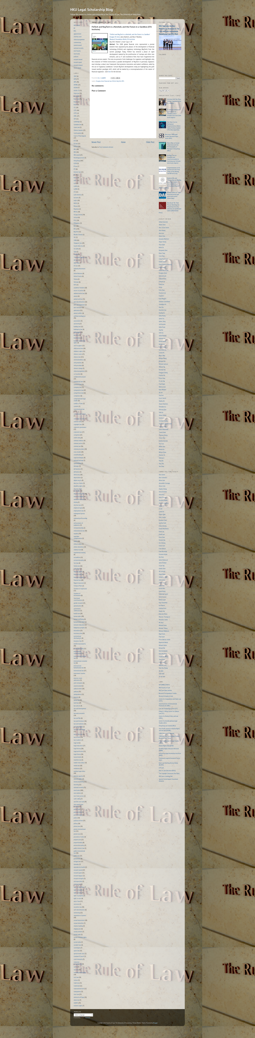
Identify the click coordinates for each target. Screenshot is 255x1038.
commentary (77, 42)
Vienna (76, 279)
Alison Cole (162, 486)
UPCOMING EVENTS (164, 685)
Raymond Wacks (163, 642)
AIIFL (75, 82)
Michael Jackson (163, 364)
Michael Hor (162, 361)
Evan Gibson (162, 549)
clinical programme (79, 39)
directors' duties (78, 483)
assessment (77, 321)
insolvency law (78, 633)
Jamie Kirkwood (163, 560)
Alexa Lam (162, 480)
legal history (77, 748)
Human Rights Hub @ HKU (166, 746)
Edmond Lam (162, 276)
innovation (77, 630)
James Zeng (162, 321)
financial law (108, 81)
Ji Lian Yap (161, 566)
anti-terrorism (78, 307)
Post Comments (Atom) (106, 147)
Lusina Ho (161, 353)
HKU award (77, 25)
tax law (76, 970)
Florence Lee (162, 293)
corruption (77, 435)
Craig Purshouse (163, 259)
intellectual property (80, 644)
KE (74, 28)
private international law (80, 830)
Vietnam (76, 282)
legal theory (77, 754)
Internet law (77, 172)
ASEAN (75, 88)
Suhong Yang (162, 427)
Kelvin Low (162, 344)
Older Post (150, 142)
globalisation (77, 606)
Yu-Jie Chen (162, 677)
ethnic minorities (78, 547)
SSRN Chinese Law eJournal (166, 733)
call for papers (78, 346)
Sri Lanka (76, 249)
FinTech (114, 81)
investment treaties (79, 673)
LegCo (75, 200)
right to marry (78, 893)
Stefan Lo (161, 418)
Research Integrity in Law (166, 696)
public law (76, 856)
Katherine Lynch (163, 594)
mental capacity (78, 776)
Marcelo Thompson (164, 617)
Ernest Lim (162, 546)
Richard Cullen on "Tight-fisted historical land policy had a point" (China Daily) (174, 195)
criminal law (77, 446)
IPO (75, 169)
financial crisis (78, 574)
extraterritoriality (79, 560)
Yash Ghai (161, 674)
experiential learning (79, 553)
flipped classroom (79, 583)
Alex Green (162, 475)
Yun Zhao (161, 466)
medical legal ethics (79, 771)
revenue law (77, 884)
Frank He (161, 296)
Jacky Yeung (162, 316)
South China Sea (78, 246)
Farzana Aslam (163, 554)
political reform (78, 821)
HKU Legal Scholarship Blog (91, 9)
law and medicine (79, 724)
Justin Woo (162, 588)
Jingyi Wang (162, 574)
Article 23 (76, 90)
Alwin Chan (162, 236)
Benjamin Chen (163, 250)
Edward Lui (162, 282)
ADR (75, 79)
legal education (78, 746)
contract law (77, 421)
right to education (79, 887)
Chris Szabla (162, 517)
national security (78, 48)
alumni (76, 296)
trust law (76, 994)
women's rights (78, 1006)
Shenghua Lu (162, 407)
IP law (75, 166)
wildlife (76, 1003)
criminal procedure (79, 449)
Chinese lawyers (78, 130)
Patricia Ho (162, 375)
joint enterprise (78, 683)
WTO (75, 285)
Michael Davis (163, 625)
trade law (76, 983)
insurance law (77, 641)
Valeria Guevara (163, 441)
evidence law (77, 550)
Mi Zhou (161, 622)
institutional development (77, 637)
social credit (77, 934)
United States (78, 276)
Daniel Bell (162, 262)
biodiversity (77, 338)
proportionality (78, 842)
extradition (77, 557)
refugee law (77, 861)
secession (76, 904)
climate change (78, 368)
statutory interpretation (78, 963)
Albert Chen (162, 225)
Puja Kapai (162, 384)
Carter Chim (162, 514)
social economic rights (80, 937)
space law (76, 951)
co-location (77, 374)
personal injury (78, 815)
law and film (77, 718)
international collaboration (78, 652)
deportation (77, 477)
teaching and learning (80, 972)
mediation (77, 768)
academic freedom (79, 288)
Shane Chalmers (163, 404)
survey (75, 967)
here (109, 71)
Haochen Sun (162, 310)
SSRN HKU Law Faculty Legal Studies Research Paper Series (169, 737)
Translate (87, 1018)
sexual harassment (79, 920)
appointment (77, 34)
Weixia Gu (161, 449)
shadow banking (78, 926)
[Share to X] (115, 78)
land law (76, 703)
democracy (77, 475)
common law (77, 384)
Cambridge (77, 122)
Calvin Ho (161, 512)
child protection (78, 348)
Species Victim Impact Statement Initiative (168, 780)
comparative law (78, 390)
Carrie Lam (77, 127)
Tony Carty (162, 662)
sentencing (77, 913)
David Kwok (162, 267)
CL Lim (160, 509)
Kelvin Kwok (162, 341)
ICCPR (75, 163)
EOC (75, 141)
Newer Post (96, 142)
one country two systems (78, 805)
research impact (78, 65)
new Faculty (77, 51)
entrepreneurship (78, 528)
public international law (79, 852)
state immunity (78, 959)
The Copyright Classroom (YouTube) (169, 773)
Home (123, 142)
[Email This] (112, 78)
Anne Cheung (162, 497)
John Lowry (162, 580)
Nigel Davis (162, 634)
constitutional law (79, 409)
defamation (77, 469)
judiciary (76, 691)
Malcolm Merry (163, 614)
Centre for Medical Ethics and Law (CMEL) (168, 717)
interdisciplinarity (79, 649)
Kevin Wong (162, 347)
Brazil (75, 105)
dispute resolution (79, 494)
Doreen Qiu (162, 540)
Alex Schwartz (163, 477)
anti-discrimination (79, 302)
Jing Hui (161, 330)
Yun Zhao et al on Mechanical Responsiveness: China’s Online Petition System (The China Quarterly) (173, 126)
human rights (77, 616)
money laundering (79, 782)
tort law (76, 977)
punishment (77, 859)
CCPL (75, 110)
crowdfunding (78, 455)
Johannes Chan (163, 577)
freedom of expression (80, 589)
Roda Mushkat (163, 654)
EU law (76, 144)
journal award (78, 45)
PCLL (75, 220)
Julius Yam (162, 586)
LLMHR (75, 189)
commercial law (78, 382)
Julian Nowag (162, 336)
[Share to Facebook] (117, 78)
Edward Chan (162, 279)
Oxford (76, 217)
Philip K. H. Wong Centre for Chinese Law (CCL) (169, 712)
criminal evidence (78, 441)
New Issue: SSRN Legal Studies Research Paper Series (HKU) (171, 136)
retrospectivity (78, 881)
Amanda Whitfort (164, 239)
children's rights (78, 351)
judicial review (78, 689)
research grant (78, 62)
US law (76, 266)
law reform (77, 737)
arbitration (77, 310)
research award (78, 59)
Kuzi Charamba (163, 603)
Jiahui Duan (162, 327)
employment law (78, 511)
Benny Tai (161, 506)
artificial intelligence (79, 316)
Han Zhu (161, 307)
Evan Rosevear (163, 551)
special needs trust (79, 953)
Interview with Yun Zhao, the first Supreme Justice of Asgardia (174, 101)
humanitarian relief (79, 622)
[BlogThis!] (114, 78)
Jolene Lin (161, 583)
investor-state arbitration (78, 679)
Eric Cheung (162, 543)
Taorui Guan (162, 432)
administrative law (79, 293)
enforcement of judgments (78, 524)
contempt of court (79, 419)
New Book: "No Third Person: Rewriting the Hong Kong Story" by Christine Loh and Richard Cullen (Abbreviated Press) (170, 207)
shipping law (77, 929)
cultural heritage (78, 460)
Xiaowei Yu (162, 455)
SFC (75, 237)
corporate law (78, 432)
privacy (76, 823)
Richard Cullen (163, 645)
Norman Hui (162, 370)
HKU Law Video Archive (165, 690)
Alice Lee (161, 233)
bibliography (77, 332)
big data (76, 335)
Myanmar (76, 209)
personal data (78, 812)
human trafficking (79, 619)
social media (77, 942)
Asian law (76, 93)
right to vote (77, 898)
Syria (75, 252)
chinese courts (78, 354)
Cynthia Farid (162, 523)
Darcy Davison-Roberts (165, 265)
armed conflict (78, 313)
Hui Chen (161, 557)
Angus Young (162, 242)
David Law (162, 534)
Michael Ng (162, 367)
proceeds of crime (79, 837)
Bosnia (76, 102)
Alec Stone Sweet (164, 228)
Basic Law (76, 99)
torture (76, 980)
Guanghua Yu (162, 304)
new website (77, 793)
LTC (75, 192)
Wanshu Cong (162, 665)
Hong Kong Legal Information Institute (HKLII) (170, 754)
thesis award (77, 68)
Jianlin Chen (162, 568)
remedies (76, 864)
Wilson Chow (162, 452)
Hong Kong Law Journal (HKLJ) (167, 726)
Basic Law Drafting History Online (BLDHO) (168, 764)
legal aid (76, 743)
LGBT (75, 180)
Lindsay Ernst (162, 608)
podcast (76, 57)
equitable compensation (78, 537)
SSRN (75, 240)
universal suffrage (79, 997)
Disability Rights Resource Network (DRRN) (169, 749)
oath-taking (77, 799)
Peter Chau (162, 378)
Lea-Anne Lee (162, 350)
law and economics (79, 713)
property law (77, 840)
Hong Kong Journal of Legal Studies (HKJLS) (169, 742)
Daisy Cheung (162, 526)
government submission (77, 610)
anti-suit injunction (79, 305)
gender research (78, 603)
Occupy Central (78, 215)
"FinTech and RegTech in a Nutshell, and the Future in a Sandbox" (130, 34)
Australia (76, 96)
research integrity (79, 878)
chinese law (77, 357)
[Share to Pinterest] (119, 78)
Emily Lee (161, 284)
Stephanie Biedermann (165, 424)
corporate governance (80, 427)
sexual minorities (79, 923)
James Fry (161, 319)
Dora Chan (162, 537)
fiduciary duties (78, 572)
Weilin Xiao (162, 446)
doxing (76, 502)
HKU (75, 152)
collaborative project (80, 377)
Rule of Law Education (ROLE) (167, 770)
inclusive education (79, 625)
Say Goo (161, 395)
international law (79, 671)
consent (76, 406)
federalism (77, 569)
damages (76, 466)
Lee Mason (162, 605)
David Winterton (163, 270)
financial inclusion (79, 577)
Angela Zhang (163, 489)
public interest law (79, 848)
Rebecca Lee (162, 387)
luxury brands (77, 757)
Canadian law (77, 124)
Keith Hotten (162, 597)
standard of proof (79, 956)
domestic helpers (79, 496)
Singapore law (78, 243)
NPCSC (75, 212)
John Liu (161, 333)
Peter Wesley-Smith (164, 640)
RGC (75, 226)
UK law (76, 260)
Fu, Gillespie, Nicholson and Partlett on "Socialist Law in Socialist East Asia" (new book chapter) (174, 113)
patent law (77, 809)
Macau (75, 206)
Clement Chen (163, 520)
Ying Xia (161, 461)
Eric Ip (160, 287)
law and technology (79, 729)
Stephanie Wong (163, 657)
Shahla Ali (162, 401)
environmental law (79, 531)
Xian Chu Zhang (163, 668)
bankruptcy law (78, 329)
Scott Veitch (162, 398)
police (75, 818)
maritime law (77, 760)
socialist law (77, 945)
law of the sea (78, 734)
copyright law (77, 424)
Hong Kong (77, 161)
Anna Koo (161, 495)
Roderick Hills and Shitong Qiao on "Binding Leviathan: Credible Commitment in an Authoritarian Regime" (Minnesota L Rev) (170, 183)
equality (76, 533)
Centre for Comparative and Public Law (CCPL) (170, 700)
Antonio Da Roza (164, 503)
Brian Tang (162, 253)
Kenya (75, 178)
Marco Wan (162, 355)
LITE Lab (161, 768)
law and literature (79, 721)
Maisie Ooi (162, 611)
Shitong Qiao (162, 410)
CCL (75, 107)
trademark (77, 986)
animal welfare (78, 299)
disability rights (78, 486)
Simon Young (162, 415)
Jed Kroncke (162, 324)
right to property (78, 896)
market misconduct (79, 763)
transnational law (79, 989)
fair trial (76, 563)
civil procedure (78, 365)
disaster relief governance (78, 490)
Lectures (76, 198)
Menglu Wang (162, 358)
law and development (80, 709)
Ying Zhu (161, 464)
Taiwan (76, 254)
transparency (77, 991)
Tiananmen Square (79, 257)
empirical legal (78, 508)
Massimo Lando (163, 620)
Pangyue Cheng (163, 373)
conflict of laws (78, 403)
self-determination (79, 910)
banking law (77, 326)
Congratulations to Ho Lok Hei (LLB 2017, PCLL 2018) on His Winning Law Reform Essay (173, 170)
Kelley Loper (162, 600)
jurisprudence (77, 694)
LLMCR (75, 186)
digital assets (77, 480)
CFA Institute (131, 39)
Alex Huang (162, 230)
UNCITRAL (76, 263)
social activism (78, 932)
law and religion (78, 727)
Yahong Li (161, 458)
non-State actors (79, 796)
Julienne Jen (162, 338)
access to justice (78, 290)
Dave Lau (161, 532)
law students (77, 740)
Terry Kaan (162, 659)
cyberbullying (77, 463)
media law (77, 766)
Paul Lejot (162, 637)
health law (77, 613)
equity (75, 541)
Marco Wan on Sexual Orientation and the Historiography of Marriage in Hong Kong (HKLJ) (173, 147)
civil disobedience (79, 360)
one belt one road (79, 802)
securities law (78, 907)
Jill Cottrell (162, 571)
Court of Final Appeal (80, 136)
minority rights (78, 779)
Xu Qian (161, 671)
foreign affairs (78, 586)
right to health (78, 890)
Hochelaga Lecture (79, 158)
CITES (75, 113)
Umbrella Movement (79, 269)
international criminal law (80, 657)
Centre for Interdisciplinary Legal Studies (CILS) (168, 722)
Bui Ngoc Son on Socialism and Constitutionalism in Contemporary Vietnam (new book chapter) (173, 159)
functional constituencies (78, 599)
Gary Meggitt (162, 299)
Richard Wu (162, 648)
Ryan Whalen (162, 390)
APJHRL (76, 85)
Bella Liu (161, 247)
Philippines (77, 223)
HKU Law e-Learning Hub (166, 776)
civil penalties (78, 363)
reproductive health (79, 867)
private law (77, 834)
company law (77, 387)
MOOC (75, 203)
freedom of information (77, 594)
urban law (76, 1000)
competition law (78, 393)
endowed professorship (80, 518)
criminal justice (78, 443)
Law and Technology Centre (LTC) (168, 709)
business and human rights (79, 342)
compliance (77, 396)
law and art (77, 706)
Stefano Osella (163, 421)
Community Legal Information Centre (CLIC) (169, 759)
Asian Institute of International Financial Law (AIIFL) (168, 705)
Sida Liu (161, 412)
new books (77, 54)
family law (77, 566)
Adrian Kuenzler (163, 222)
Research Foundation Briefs (118, 39)
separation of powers (80, 915)
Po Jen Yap (162, 381)
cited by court (78, 37)
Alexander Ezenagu (164, 483)
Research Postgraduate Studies (168, 693)
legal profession (78, 751)
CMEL (75, 116)
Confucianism (77, 133)
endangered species (79, 513)
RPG (123, 81)
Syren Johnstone (163, 429)
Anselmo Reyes (163, 500)
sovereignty (77, 948)
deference (76, 472)
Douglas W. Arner (115, 37)
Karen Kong (162, 591)
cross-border (77, 452)
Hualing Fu (162, 313)
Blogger (155, 1023)
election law (77, 505)
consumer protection (80, 414)
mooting (76, 785)
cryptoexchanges (78, 458)
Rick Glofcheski (163, 651)
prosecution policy (79, 845)
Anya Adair (162, 245)
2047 (75, 76)
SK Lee (161, 392)
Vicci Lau (161, 444)
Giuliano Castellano (164, 301)
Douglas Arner (100, 81)
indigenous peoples (79, 628)
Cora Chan (162, 256)
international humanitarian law (79, 667)
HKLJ (75, 149)
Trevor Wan (162, 438)
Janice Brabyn (162, 563)
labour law (77, 700)
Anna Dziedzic (163, 492)
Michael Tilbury (163, 628)
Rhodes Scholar (78, 235)
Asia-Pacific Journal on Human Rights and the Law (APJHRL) (169, 729)
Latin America (77, 195)
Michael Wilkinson (164, 631)
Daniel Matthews (164, 529)
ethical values (78, 544)
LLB (75, 183)
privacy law (77, 826)
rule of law (77, 901)
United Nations (78, 273)
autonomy (77, 324)
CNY (75, 119)
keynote (76, 697)
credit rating (77, 438)
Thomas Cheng (163, 435)
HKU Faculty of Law (164, 688)
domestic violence (79, 499)
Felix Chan (162, 290)
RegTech (119, 81)
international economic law (80, 662)
